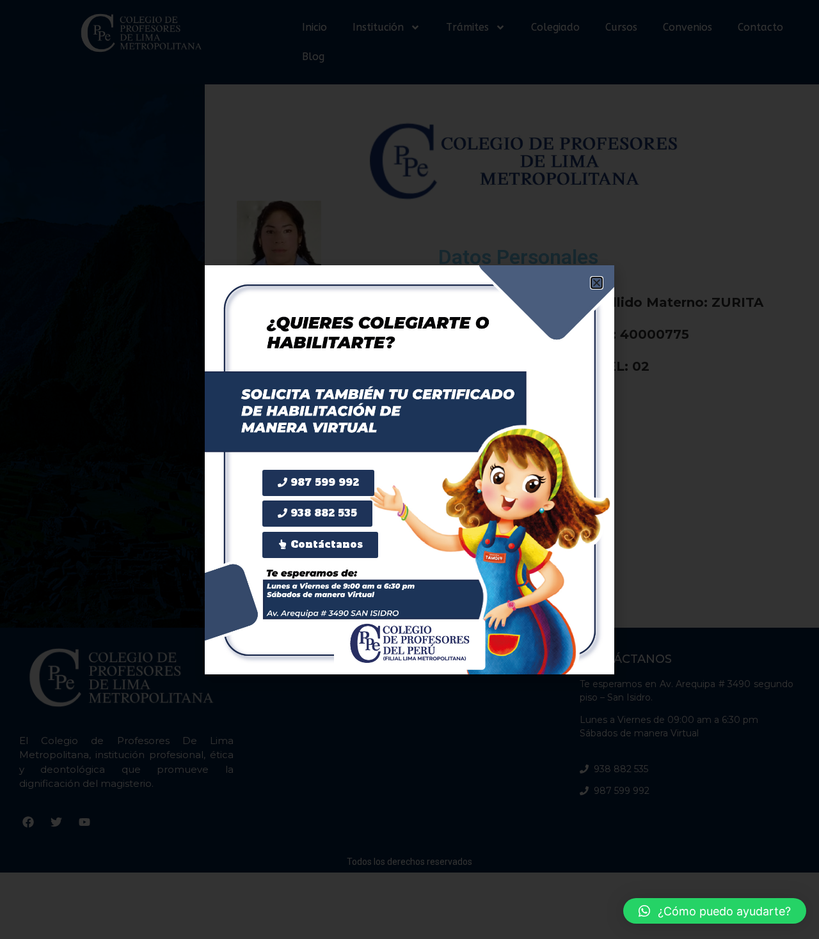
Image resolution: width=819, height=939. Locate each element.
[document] (409, 469)
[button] (714, 911)
